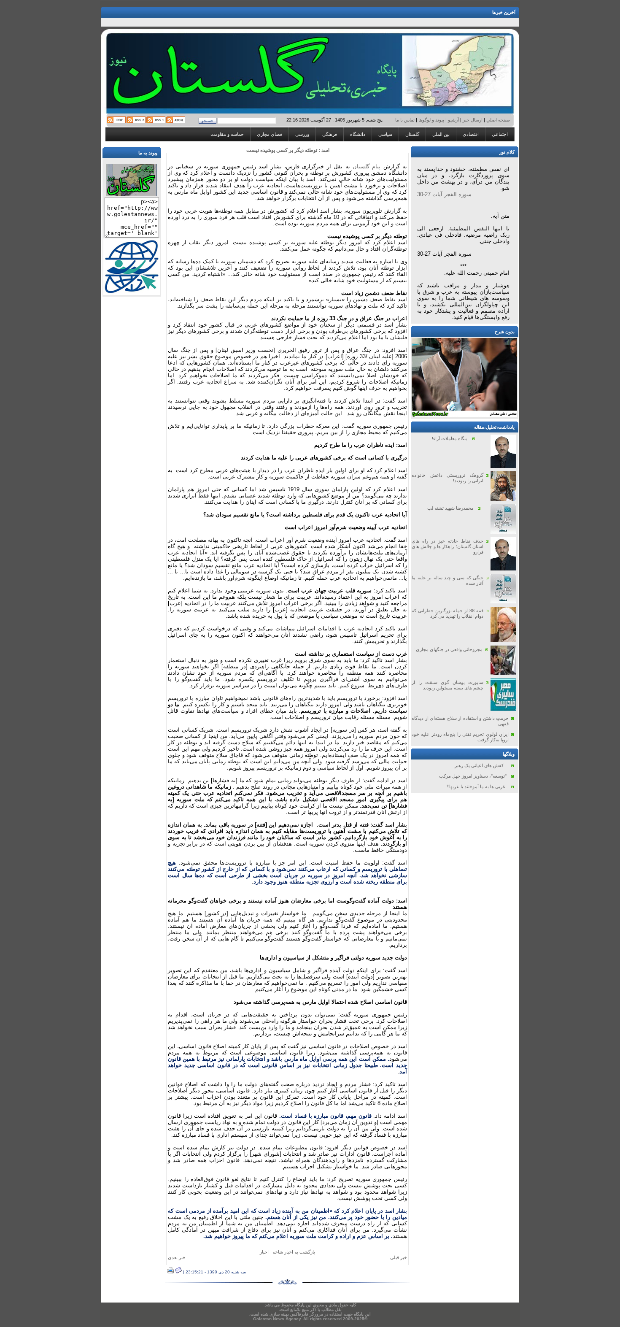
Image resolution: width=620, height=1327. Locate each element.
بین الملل (441, 134)
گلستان (412, 134)
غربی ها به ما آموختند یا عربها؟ (476, 786)
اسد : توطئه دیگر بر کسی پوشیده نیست (287, 150)
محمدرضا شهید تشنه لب (450, 508)
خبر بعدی (177, 1257)
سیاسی (385, 134)
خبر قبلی (398, 1257)
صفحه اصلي (497, 119)
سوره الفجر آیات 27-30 (444, 194)
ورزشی (302, 134)
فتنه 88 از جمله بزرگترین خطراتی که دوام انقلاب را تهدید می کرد (447, 613)
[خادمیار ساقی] (464, 415)
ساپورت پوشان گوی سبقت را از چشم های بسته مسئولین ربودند (447, 685)
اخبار (264, 1251)
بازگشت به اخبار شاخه (293, 1251)
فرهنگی (329, 134)
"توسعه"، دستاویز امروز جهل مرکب (473, 775)
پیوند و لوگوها (431, 119)
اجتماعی (500, 134)
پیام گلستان (366, 166)
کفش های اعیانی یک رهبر (479, 765)
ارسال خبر (472, 119)
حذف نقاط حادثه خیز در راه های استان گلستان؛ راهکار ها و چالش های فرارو (447, 546)
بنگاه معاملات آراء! (449, 438)
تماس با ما (405, 119)
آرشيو (453, 119)
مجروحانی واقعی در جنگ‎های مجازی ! (448, 649)
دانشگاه (357, 134)
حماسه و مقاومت (227, 134)
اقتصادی (471, 134)
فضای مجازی (269, 134)
